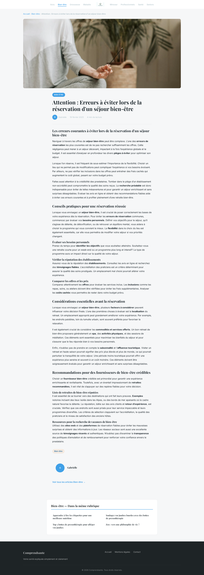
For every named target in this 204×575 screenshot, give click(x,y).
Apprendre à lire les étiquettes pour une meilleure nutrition (72, 517)
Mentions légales (122, 552)
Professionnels (128, 4)
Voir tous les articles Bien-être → (68, 482)
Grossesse (75, 4)
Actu (52, 4)
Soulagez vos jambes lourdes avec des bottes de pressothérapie (127, 517)
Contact (137, 552)
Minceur (113, 4)
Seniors (150, 4)
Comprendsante (34, 553)
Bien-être (62, 4)
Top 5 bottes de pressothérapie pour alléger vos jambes (74, 526)
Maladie (87, 4)
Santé (140, 4)
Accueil (26, 14)
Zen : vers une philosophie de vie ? (122, 524)
